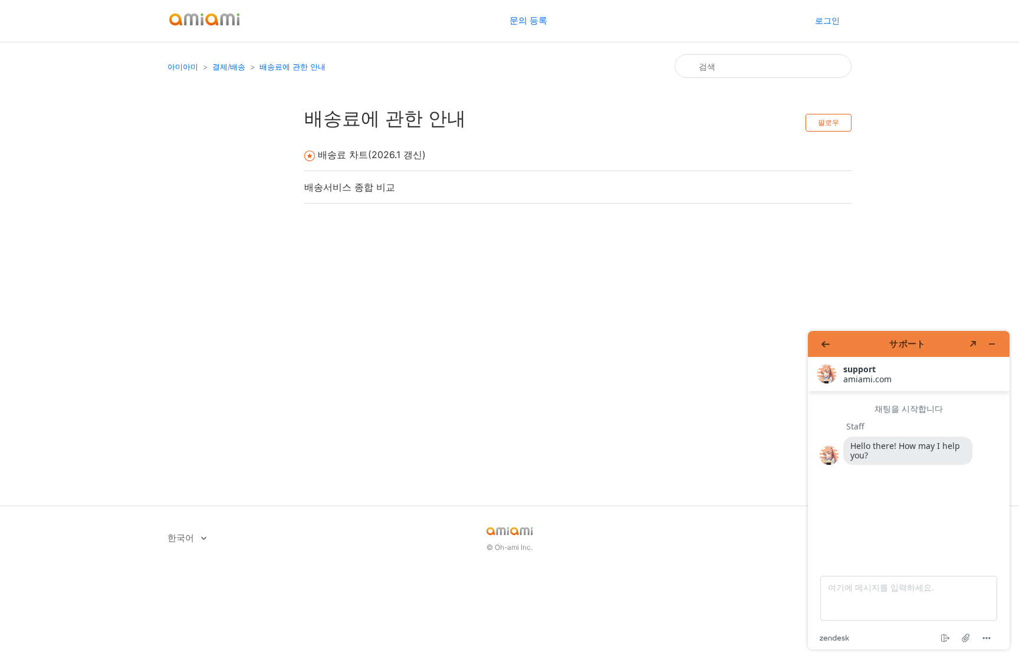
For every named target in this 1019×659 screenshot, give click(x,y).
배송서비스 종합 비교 (349, 187)
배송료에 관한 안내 (292, 66)
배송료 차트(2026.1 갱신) (372, 154)
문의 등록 (528, 20)
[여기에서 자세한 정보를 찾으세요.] (908, 490)
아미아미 (182, 66)
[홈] (204, 26)
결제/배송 (228, 66)
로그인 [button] (827, 20)
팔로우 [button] (828, 122)
